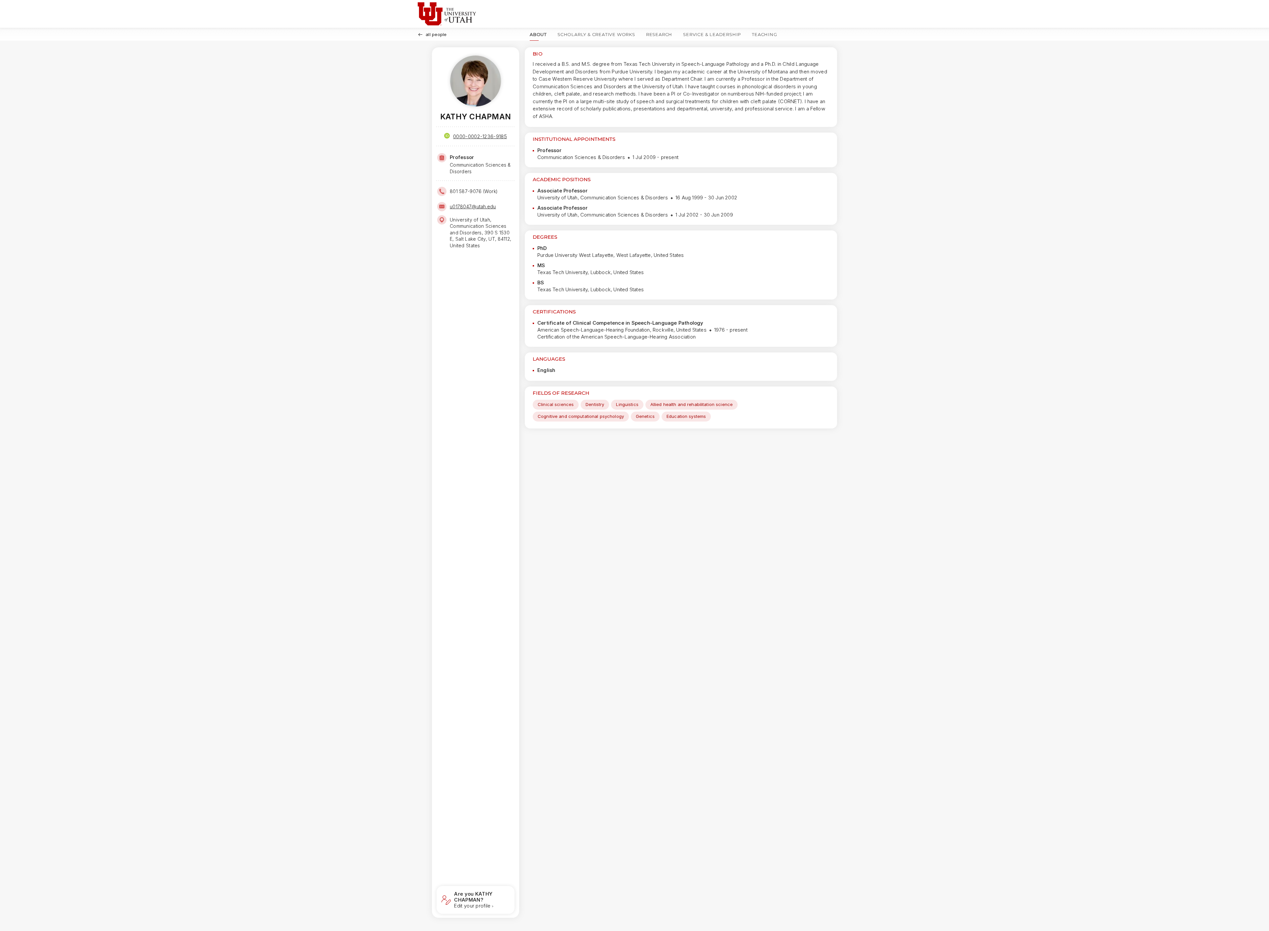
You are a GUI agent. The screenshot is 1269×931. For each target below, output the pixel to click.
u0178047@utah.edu (473, 206)
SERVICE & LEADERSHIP (712, 34)
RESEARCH (659, 34)
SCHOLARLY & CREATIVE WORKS (596, 34)
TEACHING (764, 34)
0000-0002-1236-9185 (480, 136)
